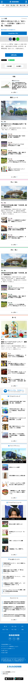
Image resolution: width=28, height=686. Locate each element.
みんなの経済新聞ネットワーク (14, 667)
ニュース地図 (4, 18)
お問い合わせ (5, 650)
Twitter (14, 638)
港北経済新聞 (14, 2)
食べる (7, 5)
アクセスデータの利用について (8, 648)
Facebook (10, 638)
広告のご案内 (5, 652)
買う (18, 5)
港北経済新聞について (6, 644)
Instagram (18, 638)
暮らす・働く (22, 5)
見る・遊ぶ (13, 5)
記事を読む (14, 55)
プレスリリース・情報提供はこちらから (10, 646)
